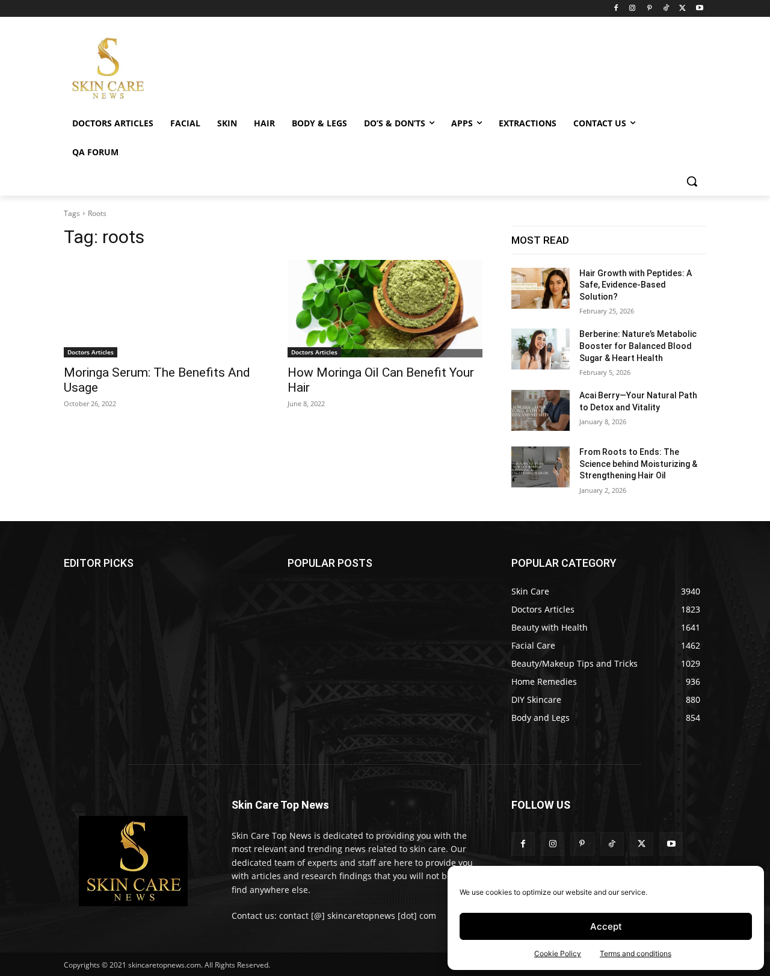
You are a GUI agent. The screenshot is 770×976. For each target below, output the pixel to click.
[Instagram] (632, 9)
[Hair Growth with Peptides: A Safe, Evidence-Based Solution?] (540, 288)
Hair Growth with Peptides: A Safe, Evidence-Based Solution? (635, 284)
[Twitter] (682, 9)
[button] (691, 181)
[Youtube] (699, 9)
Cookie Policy (557, 953)
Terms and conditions (635, 953)
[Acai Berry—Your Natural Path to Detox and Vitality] (540, 410)
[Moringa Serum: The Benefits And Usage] (161, 308)
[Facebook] (616, 9)
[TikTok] (666, 9)
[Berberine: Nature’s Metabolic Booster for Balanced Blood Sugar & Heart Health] (540, 349)
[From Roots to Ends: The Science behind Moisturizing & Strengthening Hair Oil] (540, 466)
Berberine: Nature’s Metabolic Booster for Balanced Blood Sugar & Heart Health (638, 345)
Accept (606, 926)
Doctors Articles (90, 352)
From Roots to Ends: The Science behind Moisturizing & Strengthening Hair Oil (638, 463)
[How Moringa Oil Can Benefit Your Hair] (385, 308)
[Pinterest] (649, 9)
